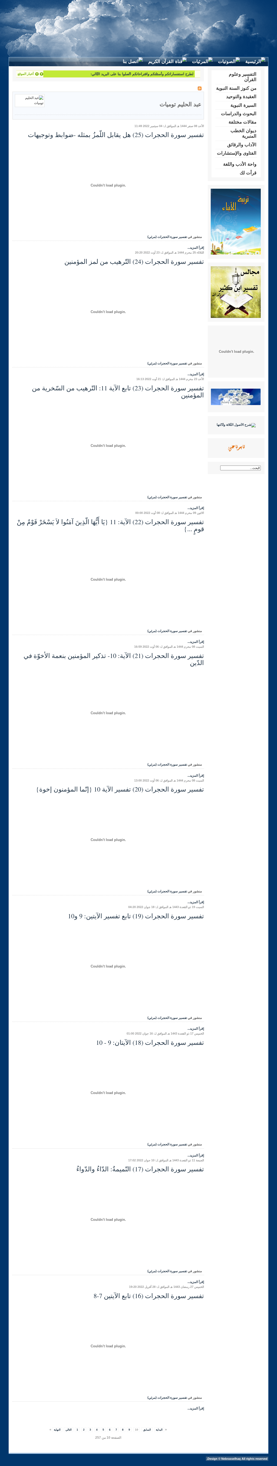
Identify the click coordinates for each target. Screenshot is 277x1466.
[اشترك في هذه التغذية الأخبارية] (199, 88)
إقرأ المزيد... (195, 248)
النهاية (57, 1429)
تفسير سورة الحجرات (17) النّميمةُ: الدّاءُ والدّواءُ (140, 1169)
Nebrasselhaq (231, 1458)
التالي (68, 1429)
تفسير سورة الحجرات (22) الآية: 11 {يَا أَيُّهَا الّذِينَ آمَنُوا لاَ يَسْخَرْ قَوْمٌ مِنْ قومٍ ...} (110, 525)
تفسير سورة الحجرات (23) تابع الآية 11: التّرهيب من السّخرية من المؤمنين (118, 391)
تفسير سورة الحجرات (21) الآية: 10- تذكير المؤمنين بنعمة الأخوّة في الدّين (114, 659)
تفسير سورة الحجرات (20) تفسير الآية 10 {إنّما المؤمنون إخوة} (120, 789)
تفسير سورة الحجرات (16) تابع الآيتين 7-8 (149, 1295)
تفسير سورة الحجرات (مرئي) (167, 237)
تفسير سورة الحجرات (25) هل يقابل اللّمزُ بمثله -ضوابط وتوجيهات (116, 134)
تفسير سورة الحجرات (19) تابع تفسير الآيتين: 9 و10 (136, 916)
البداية (159, 1429)
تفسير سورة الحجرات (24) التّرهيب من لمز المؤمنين (134, 261)
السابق (147, 1429)
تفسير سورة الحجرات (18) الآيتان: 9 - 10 (150, 1042)
